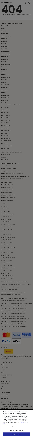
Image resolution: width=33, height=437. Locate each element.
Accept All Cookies (16, 434)
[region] (16, 423)
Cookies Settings (16, 426)
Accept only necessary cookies (16, 430)
